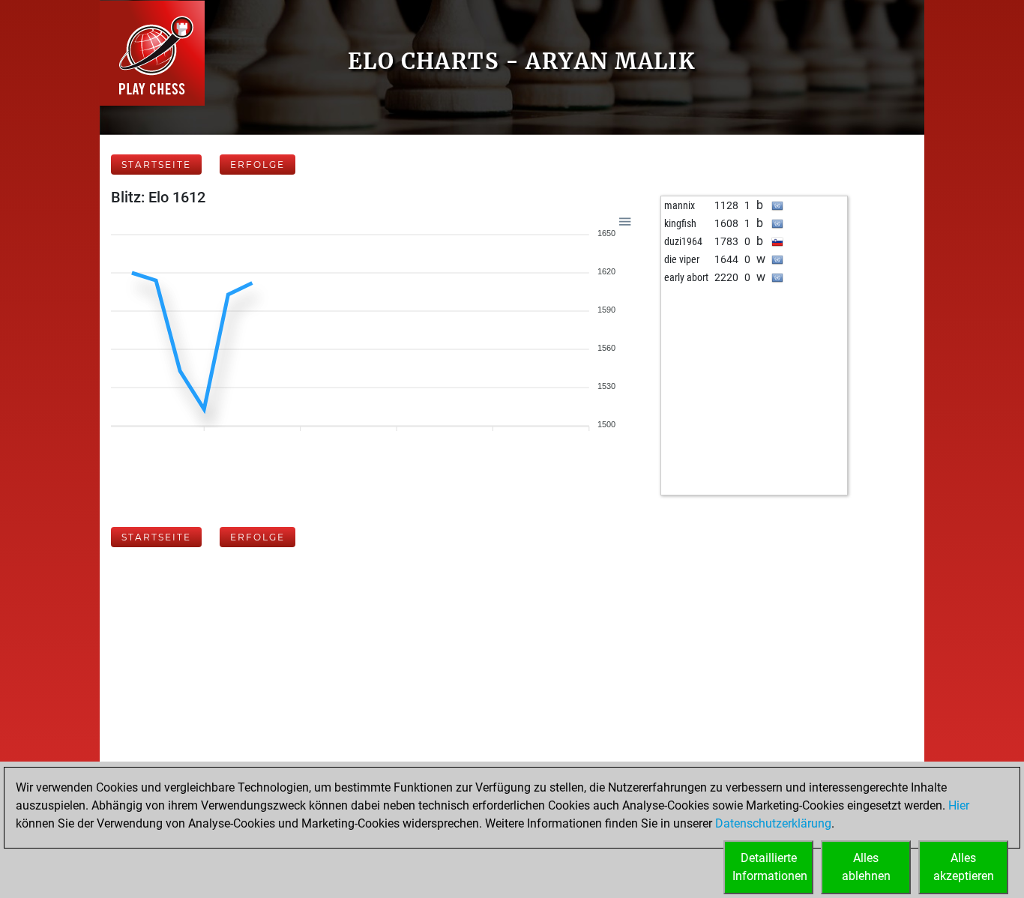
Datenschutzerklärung (773, 823)
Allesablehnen (866, 867)
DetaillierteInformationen (769, 867)
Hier (958, 805)
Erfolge (257, 164)
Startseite (156, 164)
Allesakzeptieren (963, 867)
